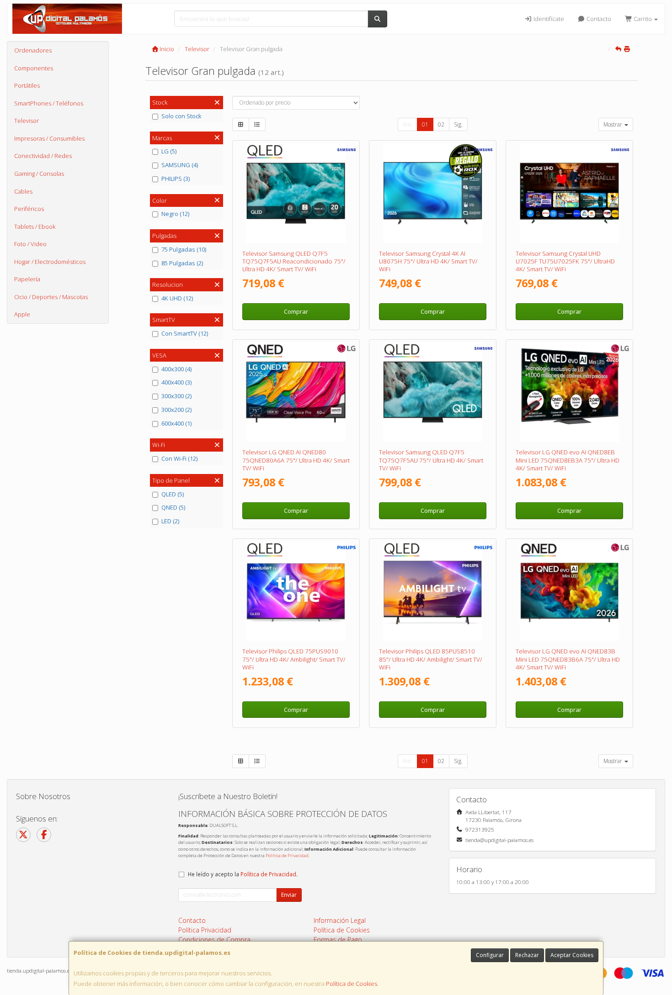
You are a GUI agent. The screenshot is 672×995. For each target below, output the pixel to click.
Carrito (642, 19)
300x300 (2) (176, 396)
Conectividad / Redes (43, 156)
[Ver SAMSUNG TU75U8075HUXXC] (433, 193)
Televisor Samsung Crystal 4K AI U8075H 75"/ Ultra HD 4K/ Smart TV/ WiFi (428, 261)
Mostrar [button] (613, 124)
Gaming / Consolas (39, 173)
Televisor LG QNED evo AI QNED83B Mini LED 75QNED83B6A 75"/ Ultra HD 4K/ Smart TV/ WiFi (568, 659)
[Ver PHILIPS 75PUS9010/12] (295, 591)
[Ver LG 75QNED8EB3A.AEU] (569, 392)
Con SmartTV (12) (184, 333)
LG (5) (168, 151)
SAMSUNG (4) (179, 165)
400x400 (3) (176, 382)
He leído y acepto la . (243, 874)
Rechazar (527, 955)
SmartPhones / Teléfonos (48, 103)
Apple (22, 314)
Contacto (598, 19)
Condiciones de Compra (214, 939)
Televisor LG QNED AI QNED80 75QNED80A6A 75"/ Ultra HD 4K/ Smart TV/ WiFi (296, 460)
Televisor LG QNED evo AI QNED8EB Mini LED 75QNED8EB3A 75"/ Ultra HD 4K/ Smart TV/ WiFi (567, 460)
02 (441, 124)
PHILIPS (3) (175, 178)
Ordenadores (33, 50)
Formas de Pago (338, 939)
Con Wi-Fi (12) (179, 458)
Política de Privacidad (287, 855)
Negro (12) (175, 214)
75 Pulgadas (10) (183, 249)
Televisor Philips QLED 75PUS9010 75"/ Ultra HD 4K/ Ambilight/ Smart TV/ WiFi (294, 659)
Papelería (27, 279)
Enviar (289, 895)
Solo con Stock (181, 116)
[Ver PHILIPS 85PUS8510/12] (433, 591)
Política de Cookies (351, 983)
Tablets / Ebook (34, 226)
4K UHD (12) (177, 298)
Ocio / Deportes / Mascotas (51, 297)
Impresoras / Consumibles (49, 138)
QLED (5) (172, 494)
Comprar (296, 311)
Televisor (26, 120)
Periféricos (29, 209)
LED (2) (170, 521)
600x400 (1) (176, 423)
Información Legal (340, 920)
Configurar (490, 955)
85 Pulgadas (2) (182, 263)
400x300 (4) (176, 369)
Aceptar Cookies (571, 955)
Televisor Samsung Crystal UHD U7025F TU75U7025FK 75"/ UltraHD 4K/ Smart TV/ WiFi (565, 261)
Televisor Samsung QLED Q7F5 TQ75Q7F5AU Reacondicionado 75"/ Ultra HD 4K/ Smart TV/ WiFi (294, 261)
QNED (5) (173, 507)
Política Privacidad (204, 930)
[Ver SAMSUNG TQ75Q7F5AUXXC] (433, 392)
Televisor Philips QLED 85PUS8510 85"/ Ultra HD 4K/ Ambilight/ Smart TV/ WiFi (430, 659)
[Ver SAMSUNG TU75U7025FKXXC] (569, 193)
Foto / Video (30, 244)
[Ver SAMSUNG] (295, 193)
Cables (23, 191)
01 (425, 124)
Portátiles (27, 85)
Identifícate (548, 19)
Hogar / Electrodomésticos (49, 262)
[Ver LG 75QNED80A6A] (295, 392)
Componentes (33, 68)
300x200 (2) (176, 409)
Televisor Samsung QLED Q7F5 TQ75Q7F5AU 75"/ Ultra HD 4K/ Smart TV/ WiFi (431, 460)
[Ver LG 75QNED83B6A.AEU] (569, 591)
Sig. (458, 124)
